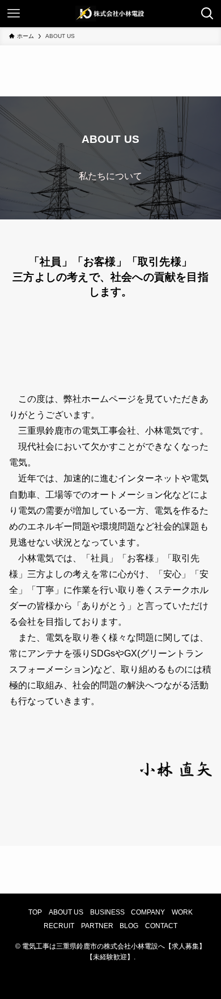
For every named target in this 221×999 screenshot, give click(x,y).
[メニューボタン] (13, 13)
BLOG (129, 925)
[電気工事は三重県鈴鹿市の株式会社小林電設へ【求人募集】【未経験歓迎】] (110, 13)
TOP (35, 912)
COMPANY (148, 912)
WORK (182, 912)
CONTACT (161, 925)
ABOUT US (66, 912)
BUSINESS (107, 912)
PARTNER (97, 925)
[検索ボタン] (207, 13)
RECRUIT (59, 925)
